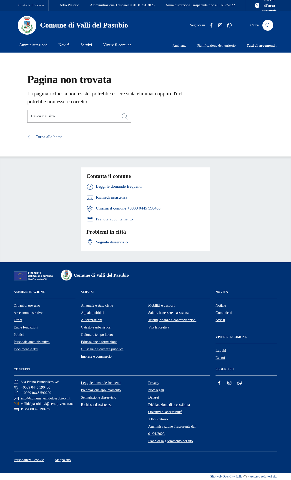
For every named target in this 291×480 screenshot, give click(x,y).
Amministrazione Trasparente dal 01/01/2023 (122, 5)
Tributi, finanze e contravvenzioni (172, 320)
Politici (19, 334)
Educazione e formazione (99, 342)
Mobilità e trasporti (161, 305)
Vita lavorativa (158, 327)
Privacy (153, 383)
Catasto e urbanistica (95, 327)
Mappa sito (63, 460)
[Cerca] (124, 116)
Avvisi (220, 320)
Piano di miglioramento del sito (170, 441)
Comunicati (224, 313)
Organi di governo (27, 305)
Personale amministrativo (32, 342)
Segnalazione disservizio (98, 397)
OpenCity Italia (232, 476)
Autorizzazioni (91, 320)
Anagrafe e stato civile (97, 305)
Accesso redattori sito (263, 476)
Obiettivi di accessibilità (165, 412)
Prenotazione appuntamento (101, 390)
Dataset (153, 397)
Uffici (18, 320)
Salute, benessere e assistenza (169, 313)
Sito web (216, 476)
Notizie (221, 305)
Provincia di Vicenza (31, 5)
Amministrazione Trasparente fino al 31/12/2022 (200, 5)
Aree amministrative (28, 313)
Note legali (156, 390)
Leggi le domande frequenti (100, 383)
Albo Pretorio (69, 5)
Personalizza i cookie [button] (29, 460)
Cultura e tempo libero (97, 334)
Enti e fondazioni (26, 327)
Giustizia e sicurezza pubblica (102, 349)
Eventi (220, 358)
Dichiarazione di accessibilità (169, 405)
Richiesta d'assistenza (96, 405)
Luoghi (221, 350)
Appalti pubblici (92, 313)
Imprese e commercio (96, 356)
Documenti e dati (26, 349)
